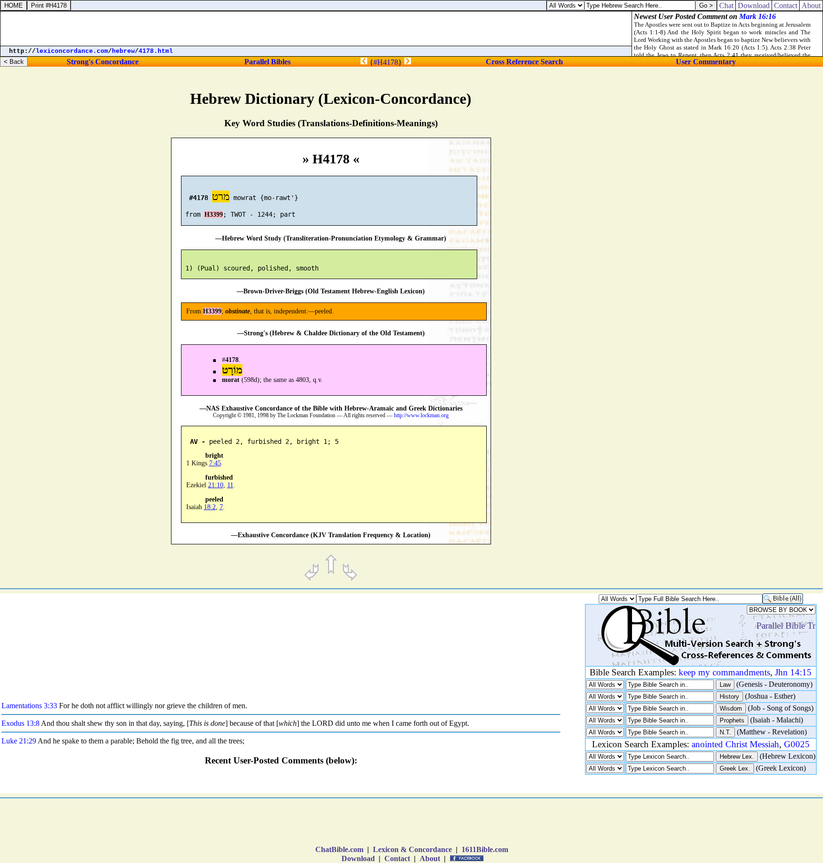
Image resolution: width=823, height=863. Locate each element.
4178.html (156, 51)
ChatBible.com (339, 849)
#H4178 (385, 62)
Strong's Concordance (103, 62)
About (430, 858)
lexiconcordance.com (72, 51)
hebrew (123, 51)
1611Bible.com (485, 849)
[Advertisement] (742, 403)
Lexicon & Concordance (412, 849)
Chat (726, 5)
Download (358, 858)
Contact (397, 858)
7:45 (215, 463)
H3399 (213, 214)
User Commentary (706, 62)
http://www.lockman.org (421, 415)
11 (230, 485)
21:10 (215, 485)
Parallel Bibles (267, 62)
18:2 (210, 507)
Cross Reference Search (524, 62)
